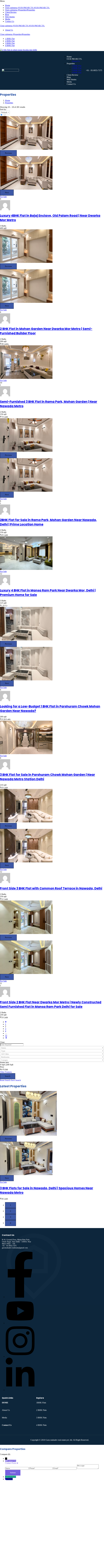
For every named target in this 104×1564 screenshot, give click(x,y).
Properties (31, 10)
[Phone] (41, 1468)
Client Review (11, 12)
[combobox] (5, 112)
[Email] (65, 1468)
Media (7, 19)
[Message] (88, 1468)
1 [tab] (10, 1205)
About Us (9, 30)
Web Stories (10, 17)
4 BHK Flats (41, 1425)
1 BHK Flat (10, 39)
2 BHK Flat (10, 41)
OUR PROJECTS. (42, 8)
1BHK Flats (41, 1403)
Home (7, 5)
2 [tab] (10, 1211)
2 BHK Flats (41, 1410)
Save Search (16, 1080)
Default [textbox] (4, 112)
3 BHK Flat (10, 43)
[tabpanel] (52, 1145)
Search (7, 1076)
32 (6, 1036)
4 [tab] (10, 1223)
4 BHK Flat (10, 45)
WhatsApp (11, 1477)
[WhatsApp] (6, 1477)
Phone (10, 1479)
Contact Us (9, 21)
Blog (7, 14)
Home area (4, 1062)
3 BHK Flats (41, 1418)
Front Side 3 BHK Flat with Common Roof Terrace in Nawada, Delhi (51, 888)
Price (2, 1067)
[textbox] (52, 1048)
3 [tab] (10, 1217)
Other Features (6, 1072)
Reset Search (5, 1080)
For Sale (3, 197)
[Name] (17, 1468)
